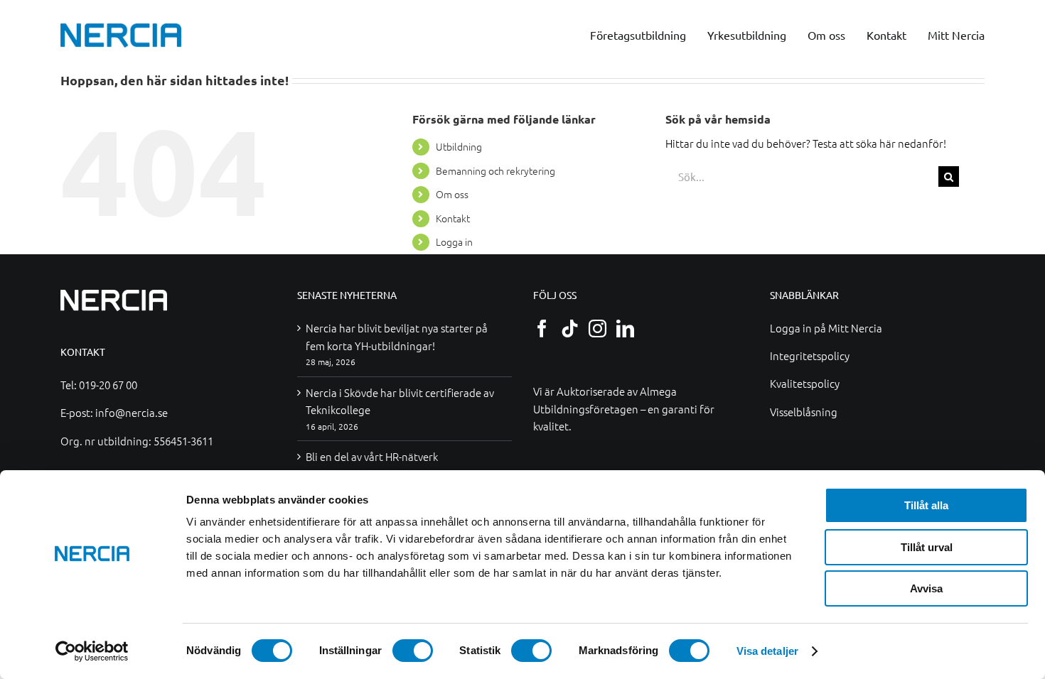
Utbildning (459, 146)
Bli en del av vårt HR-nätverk (372, 456)
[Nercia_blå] (120, 28)
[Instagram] (597, 328)
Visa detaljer (767, 651)
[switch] (412, 650)
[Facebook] (542, 328)
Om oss (452, 194)
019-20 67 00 (108, 384)
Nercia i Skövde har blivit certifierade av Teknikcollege (400, 401)
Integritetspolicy (810, 355)
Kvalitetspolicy (805, 383)
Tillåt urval (927, 547)
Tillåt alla (926, 505)
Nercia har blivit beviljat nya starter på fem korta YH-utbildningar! (397, 336)
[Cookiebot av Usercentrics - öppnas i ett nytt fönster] (92, 651)
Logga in (454, 241)
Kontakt (453, 218)
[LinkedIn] (625, 328)
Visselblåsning (803, 411)
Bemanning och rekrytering (495, 170)
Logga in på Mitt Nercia (826, 327)
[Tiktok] (570, 328)
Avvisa (926, 588)
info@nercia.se (131, 412)
